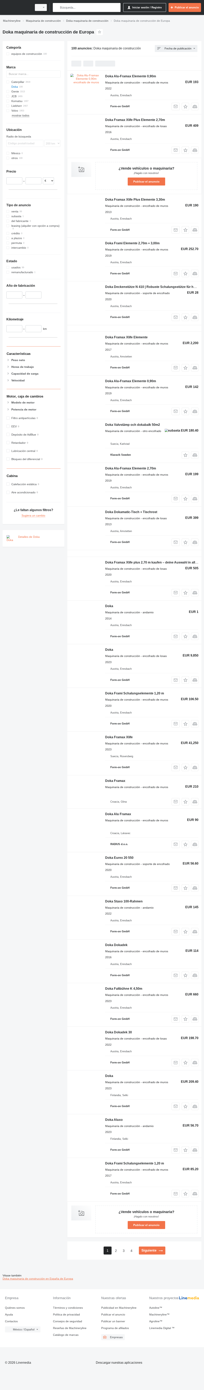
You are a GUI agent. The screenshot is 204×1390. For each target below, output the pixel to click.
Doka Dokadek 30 (118, 1032)
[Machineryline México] (17, 7)
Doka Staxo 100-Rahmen (124, 901)
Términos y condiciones (68, 1307)
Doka (109, 606)
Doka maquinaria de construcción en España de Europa (38, 1278)
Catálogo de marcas (65, 1334)
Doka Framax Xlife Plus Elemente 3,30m (135, 199)
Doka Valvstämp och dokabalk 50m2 (132, 424)
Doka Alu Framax (118, 814)
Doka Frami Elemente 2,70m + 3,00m (132, 243)
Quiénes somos (15, 1307)
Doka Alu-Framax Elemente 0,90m (130, 76)
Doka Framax (115, 780)
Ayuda (9, 1314)
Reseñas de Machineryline (69, 1328)
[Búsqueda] (56, 7)
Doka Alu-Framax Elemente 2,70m (130, 468)
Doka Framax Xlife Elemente (126, 337)
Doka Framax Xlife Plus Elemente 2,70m (135, 120)
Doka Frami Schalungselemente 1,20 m (134, 693)
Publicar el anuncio (146, 181)
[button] (185, 106)
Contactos (11, 1321)
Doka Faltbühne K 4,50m (123, 988)
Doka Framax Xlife (119, 737)
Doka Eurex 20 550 (119, 857)
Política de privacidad (66, 1314)
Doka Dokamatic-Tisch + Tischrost (131, 512)
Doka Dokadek (116, 945)
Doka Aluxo (114, 1119)
